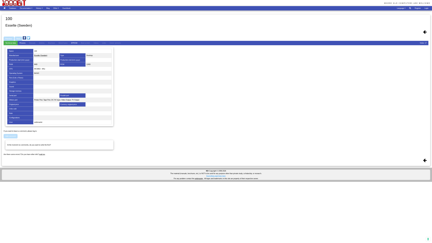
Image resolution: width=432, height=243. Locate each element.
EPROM (74, 43)
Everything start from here (216, 176)
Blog (48, 8)
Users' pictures (115, 43)
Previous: (8, 39)
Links (104, 43)
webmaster (199, 178)
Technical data (10, 43)
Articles (42, 43)
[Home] (4, 8)
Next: (18, 39)
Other (55, 8)
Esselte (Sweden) (40, 55)
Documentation (25, 8)
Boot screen (85, 43)
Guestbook (66, 8)
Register (418, 8)
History (39, 8)
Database (12, 8)
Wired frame (63, 43)
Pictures (22, 43)
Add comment (10, 136)
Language (401, 8)
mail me (42, 154)
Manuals (32, 43)
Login (426, 8)
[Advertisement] (72, 34)
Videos (96, 43)
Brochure (51, 43)
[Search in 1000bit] (410, 8)
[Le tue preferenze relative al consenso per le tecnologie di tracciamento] (428, 239)
